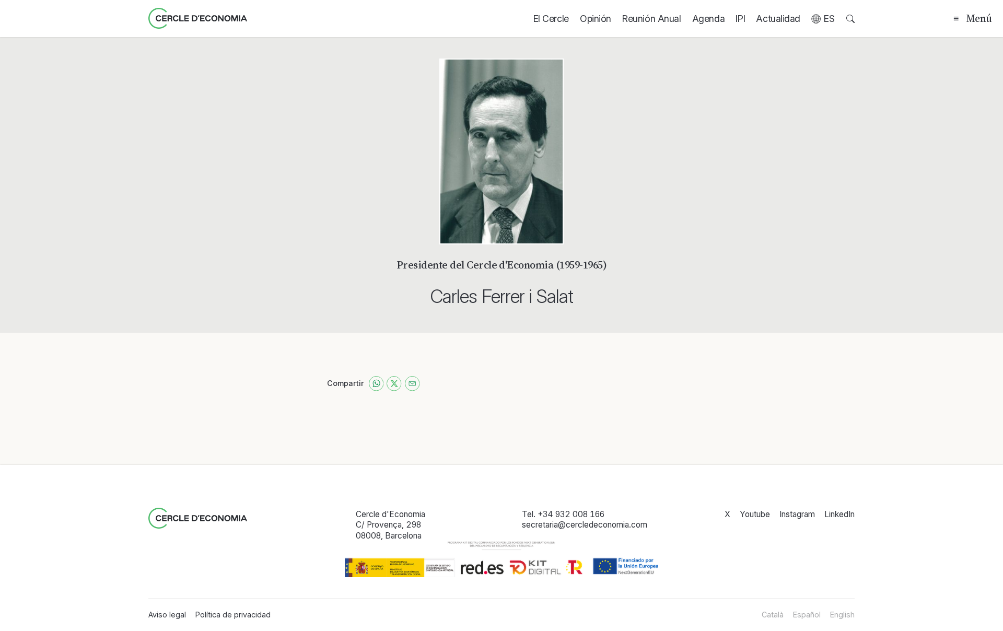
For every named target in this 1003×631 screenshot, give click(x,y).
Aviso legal (167, 614)
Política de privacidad (233, 614)
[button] (823, 18)
